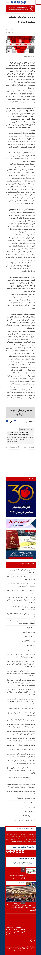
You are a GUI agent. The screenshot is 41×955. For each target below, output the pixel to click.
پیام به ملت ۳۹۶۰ (29, 811)
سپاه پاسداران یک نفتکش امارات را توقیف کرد (21, 720)
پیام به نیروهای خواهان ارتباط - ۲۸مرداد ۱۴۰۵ (21, 792)
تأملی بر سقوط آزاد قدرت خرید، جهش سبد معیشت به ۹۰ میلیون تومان (21, 584)
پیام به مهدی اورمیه (29, 632)
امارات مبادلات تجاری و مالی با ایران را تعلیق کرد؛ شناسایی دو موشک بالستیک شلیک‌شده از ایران (21, 770)
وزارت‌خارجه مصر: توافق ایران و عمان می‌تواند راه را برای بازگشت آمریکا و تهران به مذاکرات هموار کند (21, 692)
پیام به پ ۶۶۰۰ (30, 807)
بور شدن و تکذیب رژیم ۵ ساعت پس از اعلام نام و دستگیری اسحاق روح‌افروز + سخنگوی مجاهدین (21, 600)
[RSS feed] (24, 2)
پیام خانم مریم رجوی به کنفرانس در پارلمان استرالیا (21, 591)
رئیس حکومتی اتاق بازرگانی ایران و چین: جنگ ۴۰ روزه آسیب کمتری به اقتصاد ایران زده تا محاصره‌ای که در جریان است (21, 682)
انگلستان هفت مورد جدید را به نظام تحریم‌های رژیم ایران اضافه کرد (21, 655)
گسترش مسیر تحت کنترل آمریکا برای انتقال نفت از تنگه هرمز (21, 577)
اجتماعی (8, 932)
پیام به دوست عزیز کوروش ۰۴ (25, 798)
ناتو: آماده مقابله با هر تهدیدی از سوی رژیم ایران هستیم (21, 714)
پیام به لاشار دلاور (29, 636)
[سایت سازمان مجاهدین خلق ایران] (20, 8)
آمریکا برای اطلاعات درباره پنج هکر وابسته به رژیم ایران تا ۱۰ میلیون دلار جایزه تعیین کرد (21, 785)
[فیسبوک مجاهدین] (12, 2)
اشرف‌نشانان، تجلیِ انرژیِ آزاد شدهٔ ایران (22, 749)
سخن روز (8, 934)
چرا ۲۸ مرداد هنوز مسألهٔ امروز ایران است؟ (21, 708)
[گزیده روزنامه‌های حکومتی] (20, 44)
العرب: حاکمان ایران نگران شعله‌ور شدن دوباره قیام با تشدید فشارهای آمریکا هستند (21, 725)
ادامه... (14, 841)
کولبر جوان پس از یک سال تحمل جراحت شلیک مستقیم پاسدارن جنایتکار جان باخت (21, 739)
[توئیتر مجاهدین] (15, 2)
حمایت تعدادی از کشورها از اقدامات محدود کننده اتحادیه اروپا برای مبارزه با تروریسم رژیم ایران (21, 701)
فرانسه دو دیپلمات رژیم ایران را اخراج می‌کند (21, 745)
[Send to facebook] (7, 421)
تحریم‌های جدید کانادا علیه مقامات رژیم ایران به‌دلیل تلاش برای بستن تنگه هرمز (21, 732)
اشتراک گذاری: (30, 421)
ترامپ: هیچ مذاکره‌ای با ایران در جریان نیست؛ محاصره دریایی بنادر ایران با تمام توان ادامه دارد (21, 673)
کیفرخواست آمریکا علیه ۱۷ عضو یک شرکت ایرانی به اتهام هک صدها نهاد (21, 762)
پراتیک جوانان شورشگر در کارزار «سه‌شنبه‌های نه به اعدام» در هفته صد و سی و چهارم (21, 755)
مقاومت (22, 929)
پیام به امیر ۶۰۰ (30, 650)
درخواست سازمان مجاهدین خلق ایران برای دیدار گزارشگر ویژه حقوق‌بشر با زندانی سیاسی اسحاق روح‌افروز (21, 664)
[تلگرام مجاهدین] (21, 2)
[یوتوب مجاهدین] (18, 2)
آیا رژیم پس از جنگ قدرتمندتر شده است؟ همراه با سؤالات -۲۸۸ (21, 608)
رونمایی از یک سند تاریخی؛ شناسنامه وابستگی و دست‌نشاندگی (21, 622)
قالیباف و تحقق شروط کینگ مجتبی (24, 820)
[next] (23, 902)
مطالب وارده (9, 927)
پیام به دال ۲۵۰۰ (30, 628)
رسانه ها (10, 29)
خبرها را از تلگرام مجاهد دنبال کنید (20, 412)
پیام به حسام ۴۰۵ (29, 645)
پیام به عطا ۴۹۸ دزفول (28, 641)
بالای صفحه (31, 940)
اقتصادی (16, 932)
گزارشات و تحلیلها (11, 929)
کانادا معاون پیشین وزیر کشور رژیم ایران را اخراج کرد (21, 778)
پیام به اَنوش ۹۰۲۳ (29, 816)
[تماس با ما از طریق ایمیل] (20, 851)
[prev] (23, 869)
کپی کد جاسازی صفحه (27, 429)
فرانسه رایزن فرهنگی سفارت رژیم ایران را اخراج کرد (21, 571)
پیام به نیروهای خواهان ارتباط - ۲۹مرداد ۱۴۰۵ (21, 615)
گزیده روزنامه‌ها (14, 447)
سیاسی (24, 932)
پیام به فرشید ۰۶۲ (29, 802)
